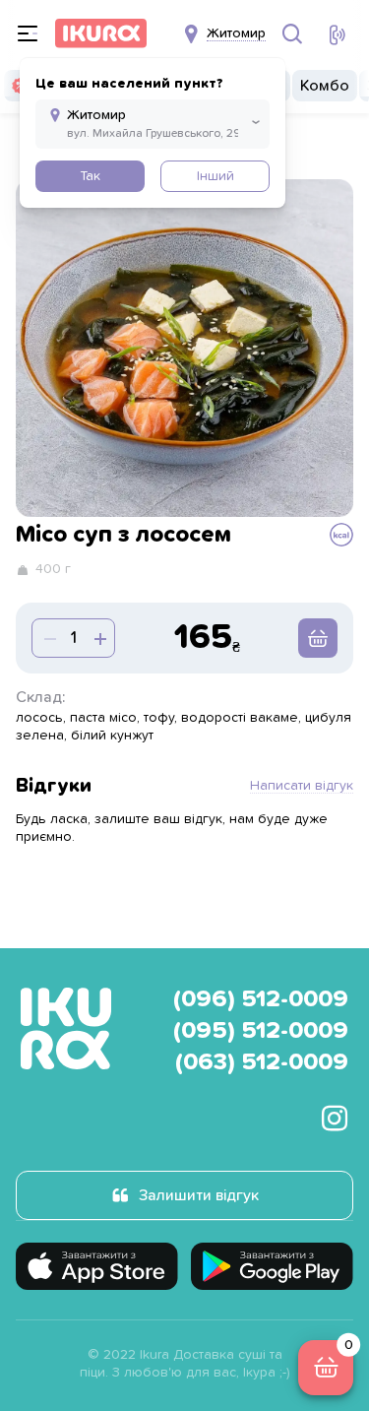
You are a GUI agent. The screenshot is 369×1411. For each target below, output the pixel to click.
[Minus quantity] (98, 638)
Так (90, 176)
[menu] (27, 33)
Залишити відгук (199, 1195)
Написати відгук (301, 786)
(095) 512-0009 (260, 1031)
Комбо (324, 86)
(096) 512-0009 (260, 999)
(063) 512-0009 (261, 1062)
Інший (215, 176)
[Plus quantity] (48, 638)
